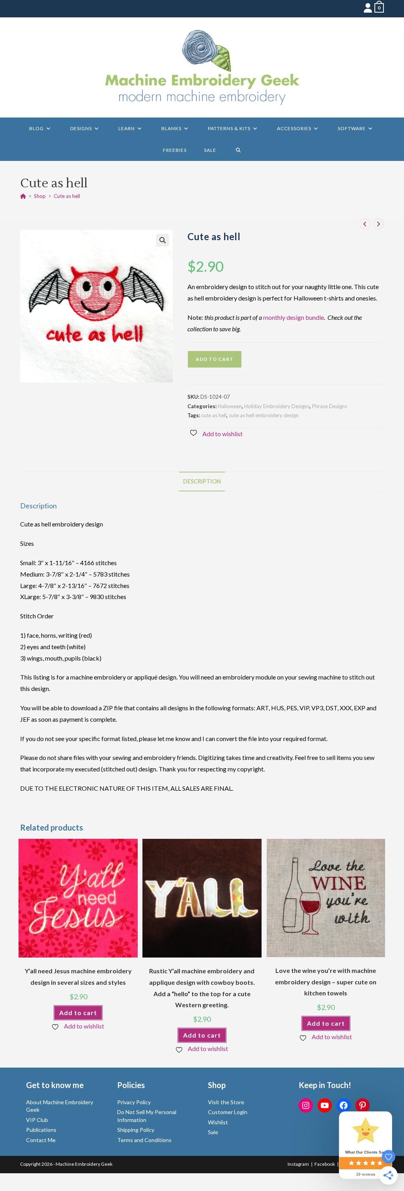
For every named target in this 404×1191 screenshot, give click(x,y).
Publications (41, 1129)
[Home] (23, 196)
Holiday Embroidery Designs (277, 406)
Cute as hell (67, 196)
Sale (213, 1132)
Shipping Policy (135, 1129)
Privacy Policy (134, 1102)
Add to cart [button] (78, 1012)
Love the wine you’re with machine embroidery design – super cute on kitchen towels (325, 982)
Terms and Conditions (144, 1140)
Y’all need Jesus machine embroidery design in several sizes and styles (78, 976)
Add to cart (215, 359)
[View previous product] (364, 224)
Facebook (324, 1164)
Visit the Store (226, 1102)
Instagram (298, 1164)
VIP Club (37, 1119)
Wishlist (218, 1122)
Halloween (230, 406)
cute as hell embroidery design (264, 415)
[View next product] (378, 224)
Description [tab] (202, 481)
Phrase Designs (329, 406)
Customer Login (227, 1112)
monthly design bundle (293, 317)
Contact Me (41, 1140)
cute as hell (213, 415)
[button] (162, 240)
